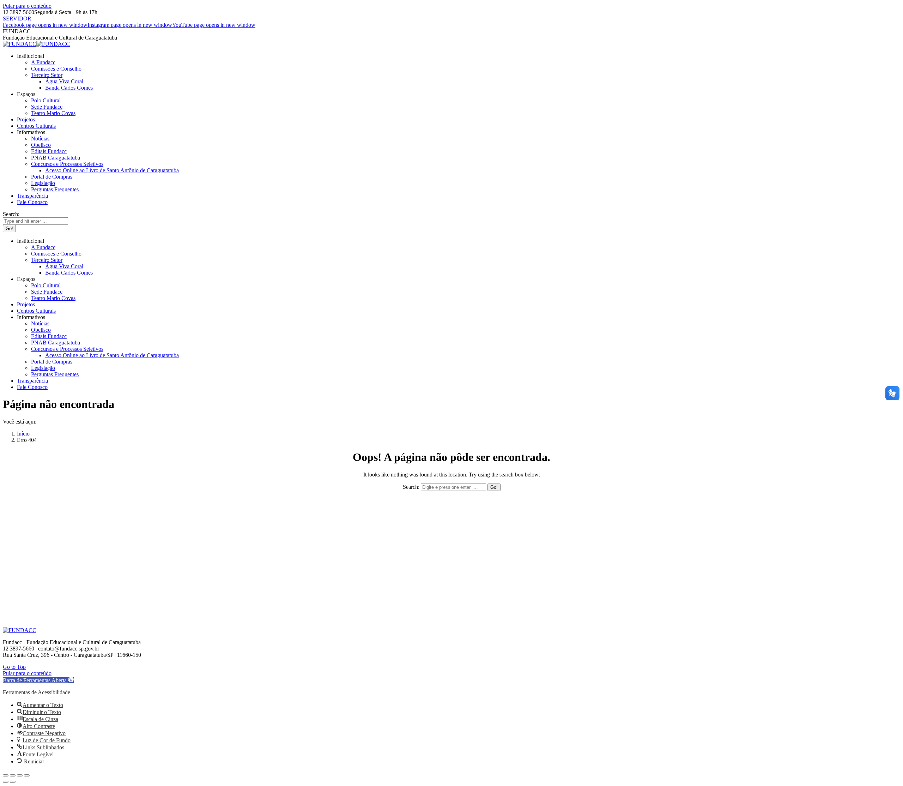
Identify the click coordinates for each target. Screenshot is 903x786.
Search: (411, 487)
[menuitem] (30, 56)
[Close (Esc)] (5, 775)
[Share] (13, 775)
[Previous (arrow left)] (5, 782)
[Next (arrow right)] (13, 782)
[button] (38, 680)
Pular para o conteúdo (27, 6)
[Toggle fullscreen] (20, 775)
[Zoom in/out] (27, 775)
